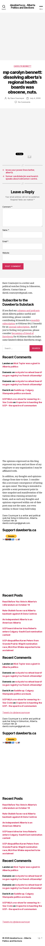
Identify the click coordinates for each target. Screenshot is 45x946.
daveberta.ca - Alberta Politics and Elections (22, 6)
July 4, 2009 (35, 98)
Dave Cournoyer (17, 98)
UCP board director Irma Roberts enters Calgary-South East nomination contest (22, 631)
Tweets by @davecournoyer (16, 712)
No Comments (24, 102)
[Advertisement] (22, 36)
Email (5, 241)
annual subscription (19, 327)
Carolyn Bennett (22, 66)
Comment (7, 207)
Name (5, 230)
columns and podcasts (28, 310)
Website (5, 253)
